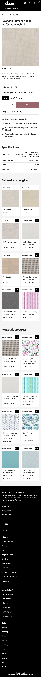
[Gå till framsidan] (10, 3)
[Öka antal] (12, 105)
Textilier (12, 15)
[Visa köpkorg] (38, 3)
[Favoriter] (29, 3)
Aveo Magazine (7, 616)
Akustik (4, 658)
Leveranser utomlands (9, 572)
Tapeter (4, 627)
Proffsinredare (6, 599)
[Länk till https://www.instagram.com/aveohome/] (7, 530)
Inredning (5, 632)
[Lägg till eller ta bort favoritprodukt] (37, 30)
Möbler (4, 649)
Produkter (5, 15)
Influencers (5, 603)
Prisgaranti (5, 581)
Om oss (4, 546)
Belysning (5, 645)
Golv (3, 662)
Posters (4, 640)
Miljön (4, 550)
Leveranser (5, 568)
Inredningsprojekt (8, 594)
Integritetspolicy (7, 555)
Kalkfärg (4, 636)
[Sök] (25, 3)
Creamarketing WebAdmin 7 (24, 674)
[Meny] (2, 3)
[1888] (20, 47)
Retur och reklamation (9, 577)
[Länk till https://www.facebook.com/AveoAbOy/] (3, 530)
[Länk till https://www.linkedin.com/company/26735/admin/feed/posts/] (12, 530)
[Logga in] (34, 3)
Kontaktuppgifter (7, 541)
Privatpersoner (6, 607)
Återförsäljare (6, 612)
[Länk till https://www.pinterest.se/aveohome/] (16, 530)
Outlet (4, 667)
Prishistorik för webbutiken (14, 112)
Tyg (18, 15)
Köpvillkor (5, 559)
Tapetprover (6, 563)
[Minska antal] (4, 105)
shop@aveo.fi (6, 511)
